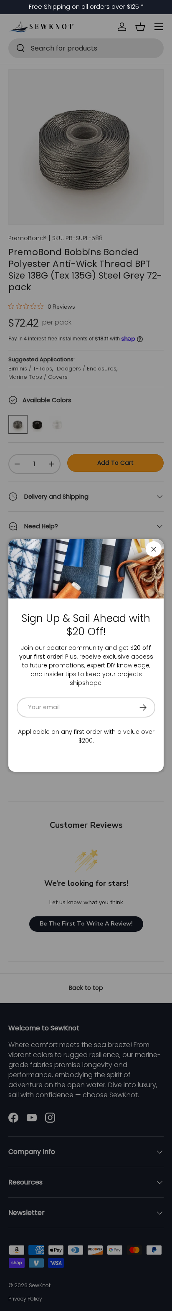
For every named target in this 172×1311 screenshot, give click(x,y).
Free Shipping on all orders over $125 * (86, 7)
